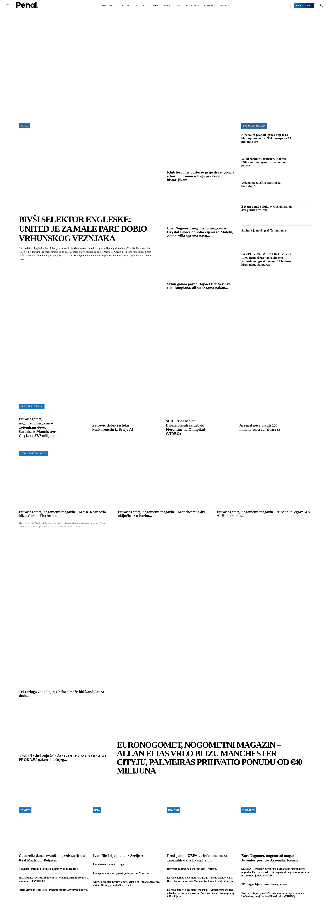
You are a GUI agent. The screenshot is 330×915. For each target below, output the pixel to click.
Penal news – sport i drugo (108, 864)
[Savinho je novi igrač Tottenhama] (302, 237)
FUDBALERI (248, 810)
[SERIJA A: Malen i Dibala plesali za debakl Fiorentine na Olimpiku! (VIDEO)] (223, 427)
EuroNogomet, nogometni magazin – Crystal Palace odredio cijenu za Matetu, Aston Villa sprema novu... (200, 232)
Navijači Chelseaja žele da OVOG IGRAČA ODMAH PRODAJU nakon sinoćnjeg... (62, 758)
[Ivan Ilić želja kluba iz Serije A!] (128, 819)
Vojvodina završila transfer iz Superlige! (260, 184)
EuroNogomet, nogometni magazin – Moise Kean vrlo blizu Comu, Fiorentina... (62, 514)
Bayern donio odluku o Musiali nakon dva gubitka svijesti (266, 208)
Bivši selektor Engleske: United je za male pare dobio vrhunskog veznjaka (83, 228)
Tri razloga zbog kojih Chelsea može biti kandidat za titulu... (61, 694)
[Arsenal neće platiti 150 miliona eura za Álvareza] (297, 427)
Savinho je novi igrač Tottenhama (263, 230)
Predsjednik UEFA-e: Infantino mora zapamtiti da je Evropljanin (197, 857)
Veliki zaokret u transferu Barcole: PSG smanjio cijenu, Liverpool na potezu (264, 162)
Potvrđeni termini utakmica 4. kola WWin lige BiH (48, 868)
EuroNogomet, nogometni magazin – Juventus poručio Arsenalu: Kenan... (271, 857)
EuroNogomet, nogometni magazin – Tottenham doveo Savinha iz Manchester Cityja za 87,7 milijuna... (39, 427)
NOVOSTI (25, 810)
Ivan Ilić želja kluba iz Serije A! (119, 855)
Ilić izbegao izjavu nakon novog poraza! (264, 884)
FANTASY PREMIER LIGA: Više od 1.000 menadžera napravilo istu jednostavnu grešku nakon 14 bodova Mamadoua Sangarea (266, 259)
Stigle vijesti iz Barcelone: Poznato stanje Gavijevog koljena (53, 889)
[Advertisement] (165, 67)
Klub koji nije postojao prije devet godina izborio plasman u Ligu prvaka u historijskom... (200, 176)
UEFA (97, 810)
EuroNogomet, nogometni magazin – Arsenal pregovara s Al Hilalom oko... (263, 514)
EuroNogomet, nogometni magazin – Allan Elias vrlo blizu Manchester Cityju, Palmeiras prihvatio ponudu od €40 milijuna (209, 757)
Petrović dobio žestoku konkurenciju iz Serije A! (112, 427)
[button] (321, 5)
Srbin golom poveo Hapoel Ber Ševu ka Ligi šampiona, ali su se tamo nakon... (199, 286)
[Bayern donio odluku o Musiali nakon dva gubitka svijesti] (302, 214)
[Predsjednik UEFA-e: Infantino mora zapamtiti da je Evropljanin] (202, 819)
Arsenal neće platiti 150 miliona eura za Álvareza (259, 427)
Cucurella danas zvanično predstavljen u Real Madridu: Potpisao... (52, 857)
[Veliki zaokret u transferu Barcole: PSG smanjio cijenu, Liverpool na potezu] (302, 166)
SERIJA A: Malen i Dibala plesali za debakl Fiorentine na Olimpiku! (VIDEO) (185, 427)
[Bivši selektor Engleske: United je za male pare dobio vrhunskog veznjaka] (91, 172)
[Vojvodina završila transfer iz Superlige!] (302, 190)
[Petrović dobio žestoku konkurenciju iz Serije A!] (149, 427)
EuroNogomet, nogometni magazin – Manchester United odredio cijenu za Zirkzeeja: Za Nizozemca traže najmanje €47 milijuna (201, 893)
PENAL (24, 125)
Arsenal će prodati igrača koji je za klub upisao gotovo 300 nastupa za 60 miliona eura (266, 138)
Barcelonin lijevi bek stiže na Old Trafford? (192, 868)
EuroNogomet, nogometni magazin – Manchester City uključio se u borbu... (161, 514)
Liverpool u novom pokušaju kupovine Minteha (121, 873)
